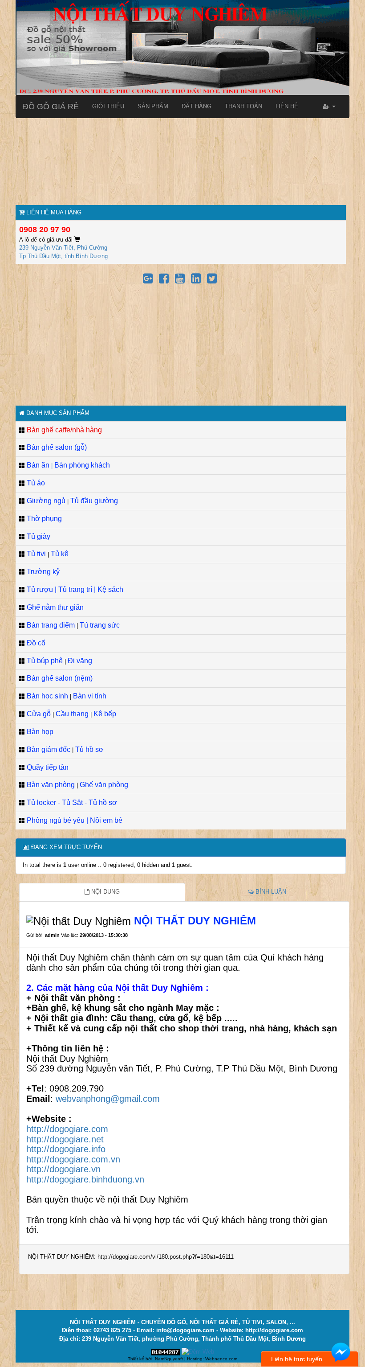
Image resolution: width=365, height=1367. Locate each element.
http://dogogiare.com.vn (73, 1159)
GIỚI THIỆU (108, 106)
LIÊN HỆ (287, 106)
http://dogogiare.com (67, 1129)
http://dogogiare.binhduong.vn (85, 1179)
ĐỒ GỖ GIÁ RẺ (51, 106)
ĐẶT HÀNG (196, 106)
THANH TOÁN (243, 106)
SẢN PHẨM (153, 106)
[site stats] (165, 1351)
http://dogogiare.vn (63, 1169)
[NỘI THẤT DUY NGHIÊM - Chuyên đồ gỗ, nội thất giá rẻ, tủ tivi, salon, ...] (182, 47)
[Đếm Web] (198, 1351)
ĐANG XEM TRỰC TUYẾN (65, 847)
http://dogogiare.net (65, 1139)
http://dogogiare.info (65, 1149)
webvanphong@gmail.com (108, 1099)
